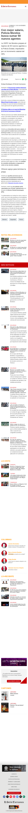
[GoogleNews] (17, 796)
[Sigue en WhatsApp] (23, 79)
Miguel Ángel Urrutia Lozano (9, 102)
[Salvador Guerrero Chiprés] (4, 569)
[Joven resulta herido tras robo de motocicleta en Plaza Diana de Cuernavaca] (5, 604)
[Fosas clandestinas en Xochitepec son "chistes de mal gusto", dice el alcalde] (5, 253)
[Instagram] (14, 796)
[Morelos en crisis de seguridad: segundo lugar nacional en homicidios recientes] (5, 240)
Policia (21, 219)
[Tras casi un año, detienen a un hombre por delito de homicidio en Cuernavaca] (5, 334)
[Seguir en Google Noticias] (25, 79)
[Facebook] (4, 796)
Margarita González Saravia (15, 183)
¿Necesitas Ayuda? (14, 793)
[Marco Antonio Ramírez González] (4, 553)
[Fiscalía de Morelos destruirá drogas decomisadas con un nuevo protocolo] (5, 314)
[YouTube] (11, 796)
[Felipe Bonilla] (4, 561)
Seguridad (13, 219)
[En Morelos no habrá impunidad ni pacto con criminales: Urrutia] (5, 247)
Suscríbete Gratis (14, 681)
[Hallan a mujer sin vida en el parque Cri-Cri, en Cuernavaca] (5, 428)
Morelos (4, 219)
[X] (7, 796)
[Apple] (20, 796)
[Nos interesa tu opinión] (14, 768)
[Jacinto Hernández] (4, 545)
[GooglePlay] (24, 796)
